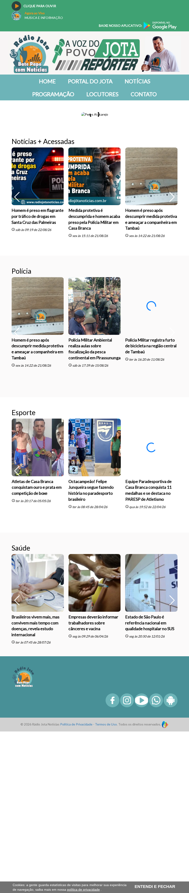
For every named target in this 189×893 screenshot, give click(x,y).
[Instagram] (127, 826)
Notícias (137, 81)
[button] (172, 174)
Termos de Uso (106, 844)
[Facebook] (112, 826)
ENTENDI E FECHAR (155, 886)
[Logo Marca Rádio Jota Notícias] (23, 796)
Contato (144, 94)
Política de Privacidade (76, 844)
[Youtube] (141, 826)
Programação (53, 94)
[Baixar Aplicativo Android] (170, 826)
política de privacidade (83, 889)
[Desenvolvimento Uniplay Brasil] (165, 844)
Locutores (102, 94)
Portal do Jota (90, 81)
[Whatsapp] (156, 826)
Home (47, 81)
